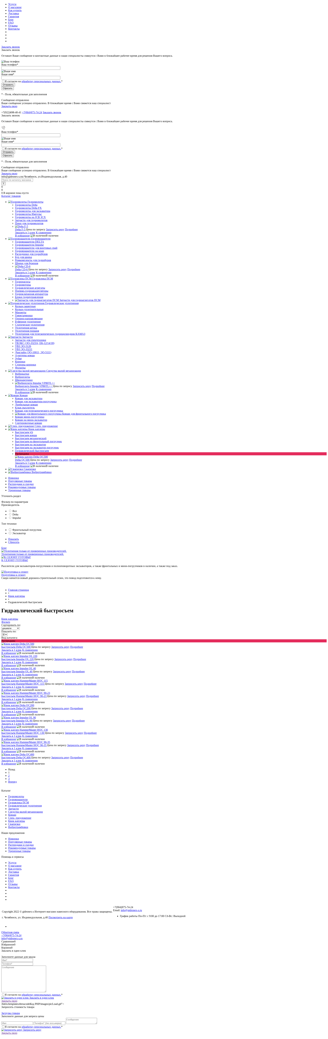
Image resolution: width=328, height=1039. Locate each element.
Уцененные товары (19, 490)
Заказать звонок (10, 46)
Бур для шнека (23, 257)
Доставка (13, 13)
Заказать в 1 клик (25, 232)
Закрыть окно (9, 106)
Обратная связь (10, 932)
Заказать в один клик (41, 997)
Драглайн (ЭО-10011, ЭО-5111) (33, 352)
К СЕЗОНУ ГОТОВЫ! (14, 560)
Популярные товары (20, 481)
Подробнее (71, 229)
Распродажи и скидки (21, 484)
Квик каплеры (9, 618)
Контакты (14, 28)
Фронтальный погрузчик (27, 529)
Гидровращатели (18, 799)
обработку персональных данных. (41, 81)
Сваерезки (14, 824)
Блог (11, 19)
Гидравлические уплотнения (25, 805)
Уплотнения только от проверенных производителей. (32, 554)
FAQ (11, 22)
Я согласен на (34, 81)
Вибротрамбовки (18, 827)
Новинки (13, 477)
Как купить (15, 10)
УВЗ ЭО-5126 (23, 346)
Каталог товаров (11, 196)
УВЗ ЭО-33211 (23, 349)
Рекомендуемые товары (22, 487)
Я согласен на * (34, 994)
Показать (13, 539)
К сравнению (43, 232)
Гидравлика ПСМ (18, 802)
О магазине (15, 7)
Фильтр (5, 622)
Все (14, 511)
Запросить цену (55, 229)
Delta (15, 514)
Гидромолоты (16, 796)
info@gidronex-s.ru (131, 910)
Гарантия (13, 16)
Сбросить (13, 542)
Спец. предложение (19, 817)
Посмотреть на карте (61, 917)
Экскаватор (19, 533)
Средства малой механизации (25, 811)
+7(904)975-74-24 (32, 112)
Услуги (12, 4)
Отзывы (13, 25)
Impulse (16, 517)
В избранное (22, 235)
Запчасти (13, 808)
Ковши (12, 814)
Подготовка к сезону (13, 574)
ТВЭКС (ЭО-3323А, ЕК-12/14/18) (34, 343)
